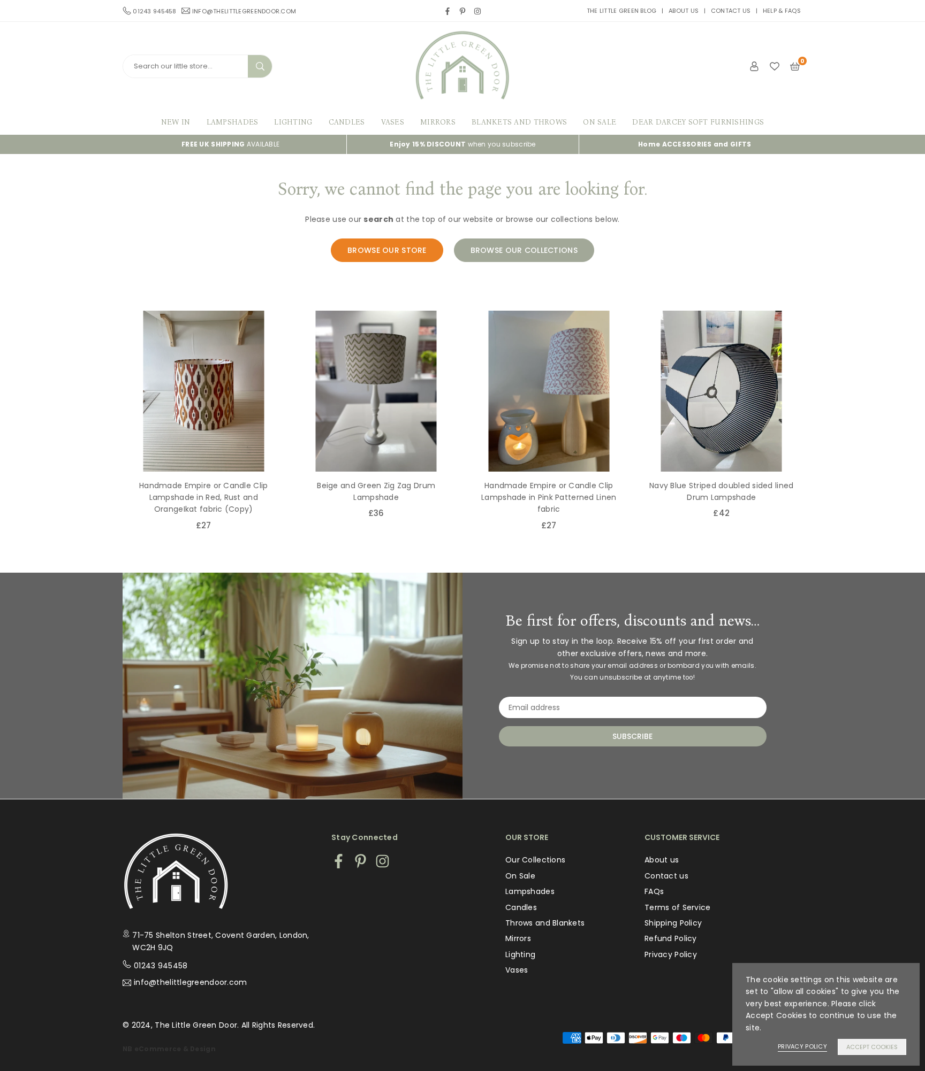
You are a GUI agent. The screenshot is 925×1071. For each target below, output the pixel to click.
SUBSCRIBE (632, 736)
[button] (811, 433)
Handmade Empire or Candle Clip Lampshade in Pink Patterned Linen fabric (548, 497)
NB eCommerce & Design (169, 1049)
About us (684, 10)
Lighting (293, 122)
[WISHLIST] (774, 66)
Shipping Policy (673, 923)
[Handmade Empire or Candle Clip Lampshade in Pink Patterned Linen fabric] (549, 391)
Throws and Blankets (545, 923)
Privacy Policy (671, 954)
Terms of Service (677, 907)
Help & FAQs (782, 10)
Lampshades (233, 122)
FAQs (654, 891)
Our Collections (535, 859)
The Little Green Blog (622, 10)
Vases (392, 122)
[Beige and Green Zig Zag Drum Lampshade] (376, 391)
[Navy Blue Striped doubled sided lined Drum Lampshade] (721, 391)
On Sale (599, 122)
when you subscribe (462, 144)
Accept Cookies (872, 1047)
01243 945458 (160, 965)
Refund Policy (671, 938)
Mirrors (438, 122)
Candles (347, 122)
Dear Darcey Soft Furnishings (698, 122)
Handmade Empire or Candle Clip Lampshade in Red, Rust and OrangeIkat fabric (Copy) (203, 497)
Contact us (731, 10)
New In (176, 122)
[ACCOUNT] (754, 66)
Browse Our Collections (524, 250)
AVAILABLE (230, 144)
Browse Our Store (386, 250)
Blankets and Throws (519, 122)
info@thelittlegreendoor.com (244, 10)
